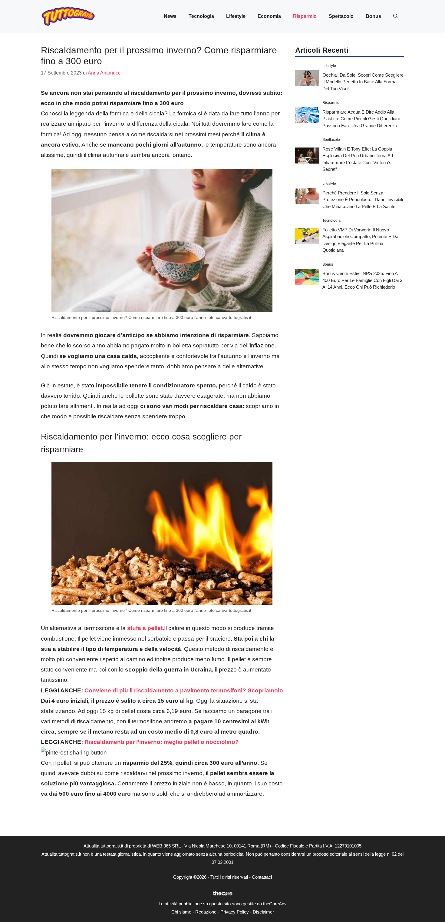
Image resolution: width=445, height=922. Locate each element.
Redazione (205, 911)
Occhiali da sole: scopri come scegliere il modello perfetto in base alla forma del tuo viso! (363, 81)
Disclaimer (263, 911)
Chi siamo (181, 911)
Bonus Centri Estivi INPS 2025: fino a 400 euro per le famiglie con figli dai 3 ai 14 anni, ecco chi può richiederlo (362, 280)
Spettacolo (341, 16)
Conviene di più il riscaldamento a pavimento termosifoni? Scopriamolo (183, 690)
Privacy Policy (234, 911)
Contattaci (262, 877)
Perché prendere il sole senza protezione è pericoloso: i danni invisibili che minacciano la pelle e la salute (362, 199)
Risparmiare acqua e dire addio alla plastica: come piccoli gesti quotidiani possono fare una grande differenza (361, 118)
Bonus (373, 16)
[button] (395, 16)
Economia (269, 16)
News (170, 16)
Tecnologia (201, 16)
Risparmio (305, 16)
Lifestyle (236, 16)
